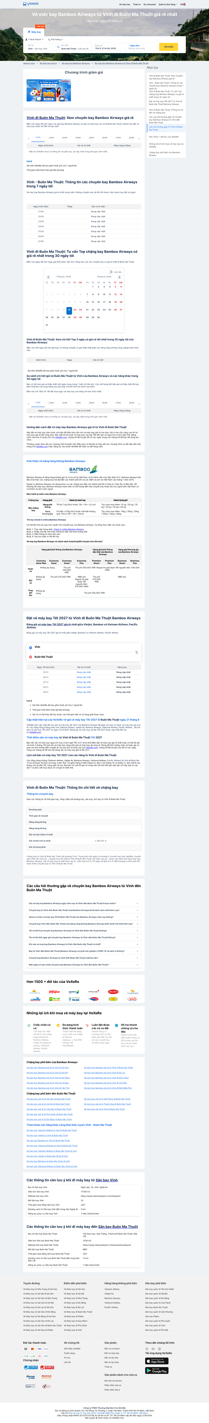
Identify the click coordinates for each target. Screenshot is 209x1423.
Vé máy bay (124, 4)
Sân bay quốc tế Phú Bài (156, 1330)
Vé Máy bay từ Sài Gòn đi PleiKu (38, 1330)
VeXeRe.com (61, 437)
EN (181, 4)
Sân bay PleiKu (152, 1316)
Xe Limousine (149, 4)
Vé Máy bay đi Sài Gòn (74, 1289)
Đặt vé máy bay (111, 1353)
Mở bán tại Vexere (113, 1380)
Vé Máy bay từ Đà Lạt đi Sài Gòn (38, 1307)
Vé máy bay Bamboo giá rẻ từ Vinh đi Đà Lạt (104, 1072)
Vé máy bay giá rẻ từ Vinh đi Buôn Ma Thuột (104, 1109)
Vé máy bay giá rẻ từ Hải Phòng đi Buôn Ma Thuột (107, 1099)
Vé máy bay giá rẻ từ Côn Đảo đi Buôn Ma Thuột (49, 1109)
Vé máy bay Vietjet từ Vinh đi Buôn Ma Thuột (47, 1135)
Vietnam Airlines (112, 1289)
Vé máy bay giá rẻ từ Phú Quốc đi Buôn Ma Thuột (50, 1114)
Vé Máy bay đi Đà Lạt (74, 1307)
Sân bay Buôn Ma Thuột (156, 1307)
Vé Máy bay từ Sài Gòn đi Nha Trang (40, 1298)
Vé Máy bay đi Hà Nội (74, 1293)
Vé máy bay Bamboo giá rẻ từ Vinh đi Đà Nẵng (48, 1078)
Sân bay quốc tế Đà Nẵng (157, 1298)
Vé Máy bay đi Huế (73, 1330)
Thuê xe (137, 4)
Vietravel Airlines (112, 1303)
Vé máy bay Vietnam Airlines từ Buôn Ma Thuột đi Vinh (52, 1151)
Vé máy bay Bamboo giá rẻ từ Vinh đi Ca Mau (48, 1083)
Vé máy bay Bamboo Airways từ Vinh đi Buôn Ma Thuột (121, 63)
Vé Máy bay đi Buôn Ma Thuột (78, 1312)
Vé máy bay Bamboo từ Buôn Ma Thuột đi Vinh (48, 1161)
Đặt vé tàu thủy (111, 1362)
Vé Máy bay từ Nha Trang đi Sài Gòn (40, 1289)
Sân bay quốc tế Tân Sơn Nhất (159, 1289)
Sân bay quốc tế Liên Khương (159, 1312)
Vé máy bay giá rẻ (48, 63)
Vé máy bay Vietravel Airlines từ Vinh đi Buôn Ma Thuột (52, 1145)
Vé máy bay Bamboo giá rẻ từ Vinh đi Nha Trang (106, 1078)
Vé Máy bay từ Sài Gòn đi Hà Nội (38, 1303)
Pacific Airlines (111, 1307)
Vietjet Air (109, 1293)
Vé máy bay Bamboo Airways (76, 63)
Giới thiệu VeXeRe (72, 1348)
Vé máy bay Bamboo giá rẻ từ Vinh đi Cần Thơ (48, 1088)
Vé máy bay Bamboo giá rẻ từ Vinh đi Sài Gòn (48, 1067)
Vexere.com (29, 63)
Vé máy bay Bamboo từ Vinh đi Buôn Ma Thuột (48, 1140)
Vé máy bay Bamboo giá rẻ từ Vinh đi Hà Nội (47, 1072)
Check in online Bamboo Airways (69, 529)
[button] (84, 903)
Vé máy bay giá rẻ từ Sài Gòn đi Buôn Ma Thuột (49, 1099)
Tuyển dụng (69, 1353)
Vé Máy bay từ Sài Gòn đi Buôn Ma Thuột (42, 1325)
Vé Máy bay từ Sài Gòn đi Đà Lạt (38, 1321)
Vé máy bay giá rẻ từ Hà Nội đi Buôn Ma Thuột (48, 1104)
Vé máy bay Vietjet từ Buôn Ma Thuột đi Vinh (47, 1156)
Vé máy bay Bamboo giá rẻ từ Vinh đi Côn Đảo (105, 1083)
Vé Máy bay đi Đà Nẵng (75, 1303)
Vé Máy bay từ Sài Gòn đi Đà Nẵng (39, 1312)
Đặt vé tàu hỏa (111, 1357)
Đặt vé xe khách (112, 1348)
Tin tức (67, 1357)
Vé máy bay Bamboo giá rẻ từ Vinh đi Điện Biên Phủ (108, 1088)
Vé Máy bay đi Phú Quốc (75, 1325)
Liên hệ (67, 1362)
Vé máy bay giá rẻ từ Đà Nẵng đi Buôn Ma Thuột (49, 1119)
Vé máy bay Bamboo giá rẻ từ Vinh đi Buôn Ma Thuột (108, 1067)
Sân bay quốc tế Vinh (155, 1325)
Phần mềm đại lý (112, 1390)
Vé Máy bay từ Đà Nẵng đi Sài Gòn (39, 1316)
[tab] (33, 32)
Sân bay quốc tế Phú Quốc (157, 1321)
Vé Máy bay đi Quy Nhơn (75, 1321)
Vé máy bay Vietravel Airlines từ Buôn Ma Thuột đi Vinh (52, 1166)
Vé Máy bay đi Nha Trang (76, 1298)
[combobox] (28, 48)
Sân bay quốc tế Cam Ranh (158, 1303)
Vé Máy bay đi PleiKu (74, 1316)
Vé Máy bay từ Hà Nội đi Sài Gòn (38, 1293)
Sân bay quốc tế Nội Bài (156, 1293)
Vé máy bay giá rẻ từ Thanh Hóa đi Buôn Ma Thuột (107, 1104)
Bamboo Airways (112, 1298)
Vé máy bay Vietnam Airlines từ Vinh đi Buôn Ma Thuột (52, 1130)
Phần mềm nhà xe (112, 1385)
